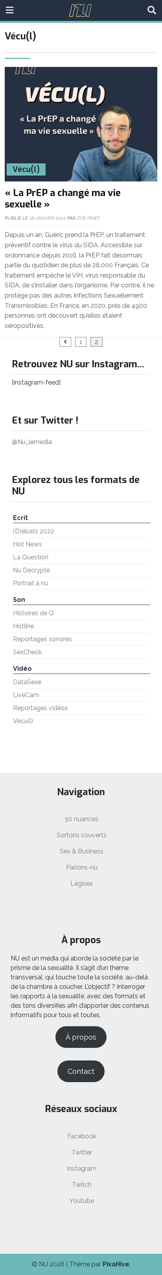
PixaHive (116, 1264)
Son (19, 599)
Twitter (82, 1152)
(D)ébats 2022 (33, 531)
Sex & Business (81, 851)
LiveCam (26, 695)
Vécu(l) (26, 169)
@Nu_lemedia (32, 442)
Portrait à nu (30, 583)
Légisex (81, 883)
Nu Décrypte (31, 570)
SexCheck (27, 652)
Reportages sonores (42, 639)
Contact (81, 1071)
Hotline (23, 626)
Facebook (81, 1136)
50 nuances (81, 819)
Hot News (27, 544)
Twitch (82, 1184)
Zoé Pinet (88, 218)
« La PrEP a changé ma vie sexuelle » (63, 199)
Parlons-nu (82, 867)
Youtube (81, 1201)
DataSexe (27, 682)
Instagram (81, 1168)
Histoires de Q (33, 613)
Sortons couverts (82, 835)
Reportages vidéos (40, 708)
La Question (30, 557)
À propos (81, 1037)
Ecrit (20, 518)
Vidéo (22, 668)
